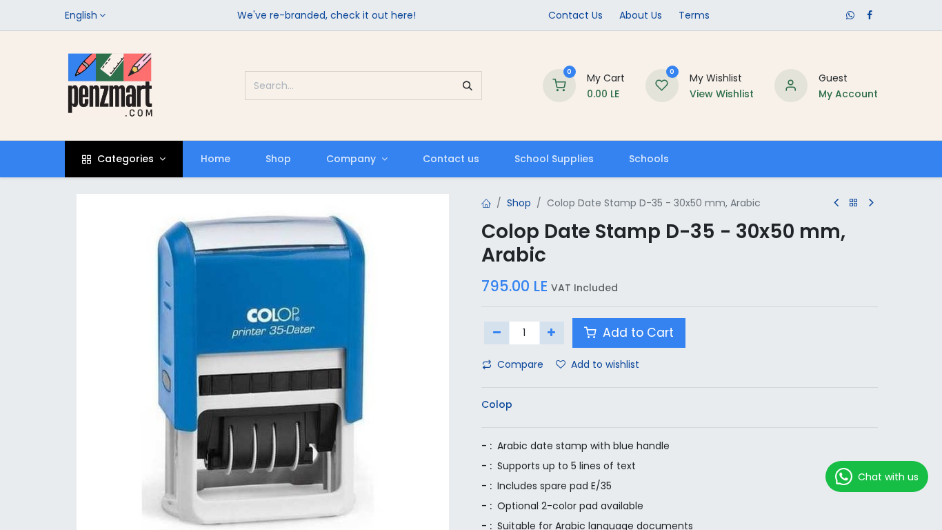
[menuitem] (215, 159)
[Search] (467, 85)
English (81, 15)
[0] (559, 85)
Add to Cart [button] (636, 332)
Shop (519, 203)
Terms (694, 15)
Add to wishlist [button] (605, 364)
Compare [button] (520, 364)
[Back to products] (853, 203)
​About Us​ (640, 15)
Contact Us (575, 15)
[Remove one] (497, 333)
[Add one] (552, 333)
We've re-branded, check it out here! (326, 15)
